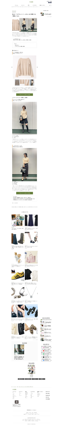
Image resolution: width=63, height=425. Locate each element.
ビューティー (20, 391)
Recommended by (48, 16)
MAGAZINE (27, 412)
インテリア (32, 393)
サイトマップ (36, 413)
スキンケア (20, 393)
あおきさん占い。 (48, 391)
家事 (31, 395)
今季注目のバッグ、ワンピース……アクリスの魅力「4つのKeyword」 (23, 199)
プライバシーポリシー (32, 413)
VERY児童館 (26, 392)
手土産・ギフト (32, 396)
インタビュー (38, 393)
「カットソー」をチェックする (24, 94)
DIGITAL (30, 412)
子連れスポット (26, 393)
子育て (26, 391)
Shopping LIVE (48, 395)
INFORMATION (35, 412)
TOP (11, 386)
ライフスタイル (33, 391)
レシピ (31, 392)
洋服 (17, 386)
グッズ (25, 395)
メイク (19, 392)
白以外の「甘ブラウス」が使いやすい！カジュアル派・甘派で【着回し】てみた (24, 198)
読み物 (38, 396)
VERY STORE (47, 393)
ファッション (14, 10)
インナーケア (20, 395)
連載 (37, 392)
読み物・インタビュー (40, 391)
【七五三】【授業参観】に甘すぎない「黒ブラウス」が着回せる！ (22, 197)
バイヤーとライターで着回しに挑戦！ (20, 46)
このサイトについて (27, 413)
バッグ (13, 393)
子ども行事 (26, 396)
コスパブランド (14, 395)
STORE (32, 412)
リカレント (38, 395)
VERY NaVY (47, 397)
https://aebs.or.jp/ (19, 406)
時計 (13, 398)
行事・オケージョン (14, 396)
